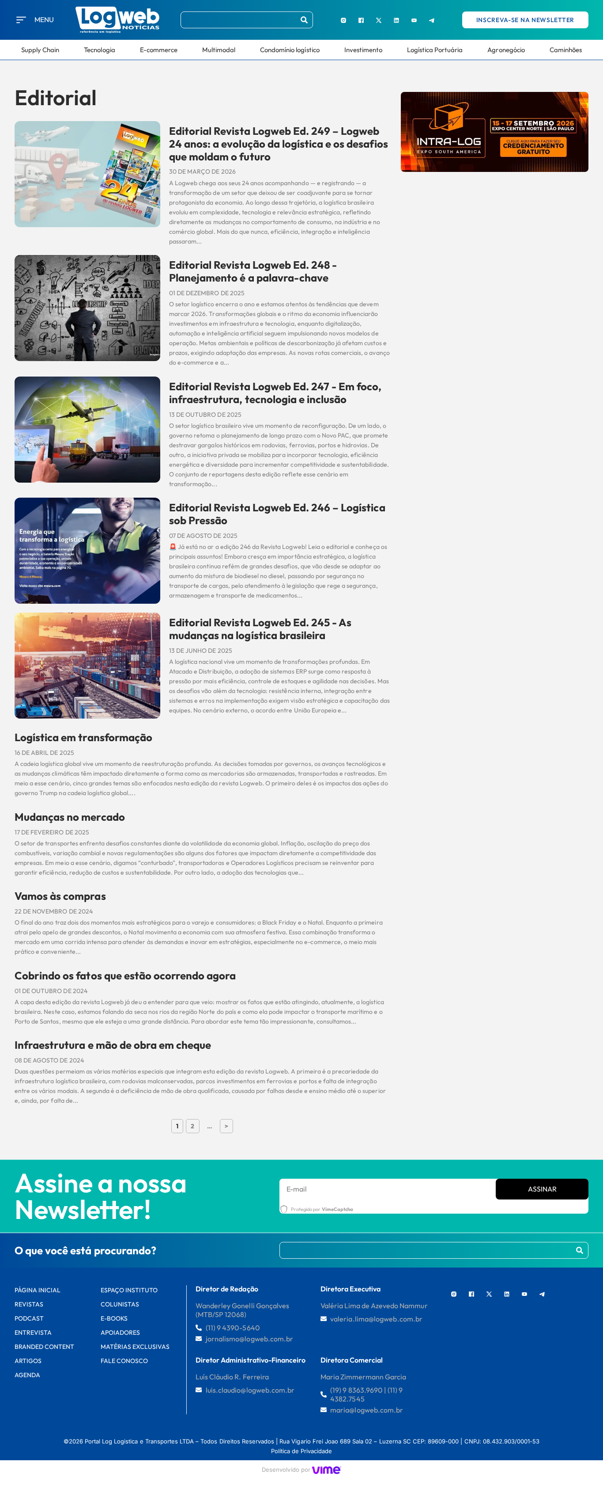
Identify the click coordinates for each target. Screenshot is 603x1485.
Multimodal (218, 50)
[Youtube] (414, 20)
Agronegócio (505, 50)
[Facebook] (361, 20)
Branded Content (45, 1347)
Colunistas (120, 1304)
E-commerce (158, 50)
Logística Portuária (435, 50)
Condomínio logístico (290, 50)
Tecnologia (99, 50)
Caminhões (566, 50)
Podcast (29, 1318)
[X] (379, 20)
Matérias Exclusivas (135, 1347)
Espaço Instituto (129, 1290)
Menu (44, 19)
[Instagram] (343, 20)
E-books (114, 1318)
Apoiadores (120, 1332)
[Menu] (21, 20)
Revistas (29, 1304)
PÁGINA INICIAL (38, 1290)
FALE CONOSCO (124, 1361)
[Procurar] (304, 20)
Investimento (363, 50)
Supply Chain (40, 50)
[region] (115, 1418)
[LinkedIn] (396, 20)
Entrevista (33, 1332)
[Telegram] (432, 20)
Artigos (28, 1361)
